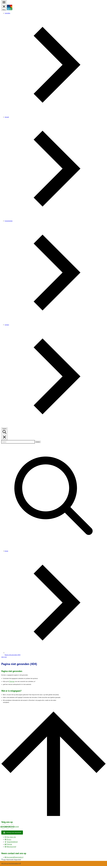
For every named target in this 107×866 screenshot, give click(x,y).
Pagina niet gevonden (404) (12, 655)
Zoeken (38, 442)
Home (6, 551)
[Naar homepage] (9, 9)
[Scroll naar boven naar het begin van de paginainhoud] (53, 815)
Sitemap (11, 681)
